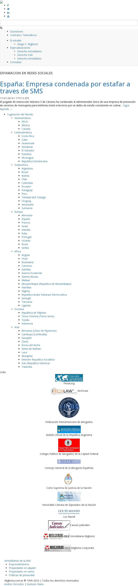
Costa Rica (28, 136)
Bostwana (27, 262)
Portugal (26, 237)
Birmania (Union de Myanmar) (39, 330)
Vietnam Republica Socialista (38, 359)
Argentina (27, 168)
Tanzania (27, 302)
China (25, 341)
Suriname (27, 208)
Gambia (26, 269)
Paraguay (27, 190)
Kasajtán (27, 338)
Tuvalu (25, 320)
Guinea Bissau (30, 276)
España (26, 219)
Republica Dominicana (34, 161)
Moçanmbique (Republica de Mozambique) (46, 284)
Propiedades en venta (21, 571)
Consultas (16, 62)
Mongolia (27, 356)
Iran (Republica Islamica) (36, 363)
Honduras (27, 147)
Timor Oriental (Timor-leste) (38, 316)
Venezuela (27, 204)
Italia (24, 233)
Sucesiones (16, 31)
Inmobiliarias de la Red (17, 560)
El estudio (15, 40)
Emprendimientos (19, 564)
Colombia (27, 183)
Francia (26, 222)
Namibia (26, 287)
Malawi (26, 280)
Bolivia (25, 175)
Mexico (26, 125)
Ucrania (26, 240)
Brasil (25, 172)
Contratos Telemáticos (23, 35)
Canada (26, 129)
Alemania (27, 215)
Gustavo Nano (35, 584)
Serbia (25, 247)
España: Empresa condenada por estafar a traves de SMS (65, 87)
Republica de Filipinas (34, 312)
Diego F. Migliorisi (27, 44)
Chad (24, 258)
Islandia (26, 229)
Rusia (25, 244)
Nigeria (26, 291)
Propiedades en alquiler (22, 568)
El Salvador (28, 150)
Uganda (26, 305)
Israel (25, 226)
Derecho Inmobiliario (29, 51)
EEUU (25, 121)
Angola (26, 255)
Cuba (24, 139)
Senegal (26, 298)
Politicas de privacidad (21, 575)
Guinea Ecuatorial (32, 273)
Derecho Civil (25, 55)
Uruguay (26, 201)
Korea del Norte (31, 345)
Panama (26, 154)
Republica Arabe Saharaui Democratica (44, 294)
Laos (24, 352)
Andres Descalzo (14, 584)
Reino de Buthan (31, 348)
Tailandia (27, 366)
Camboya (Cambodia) (34, 334)
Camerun (27, 265)
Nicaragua (27, 157)
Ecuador (26, 186)
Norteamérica (22, 118)
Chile (24, 179)
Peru (24, 193)
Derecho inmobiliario (29, 58)
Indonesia (27, 323)
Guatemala (28, 143)
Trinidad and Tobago (34, 197)
